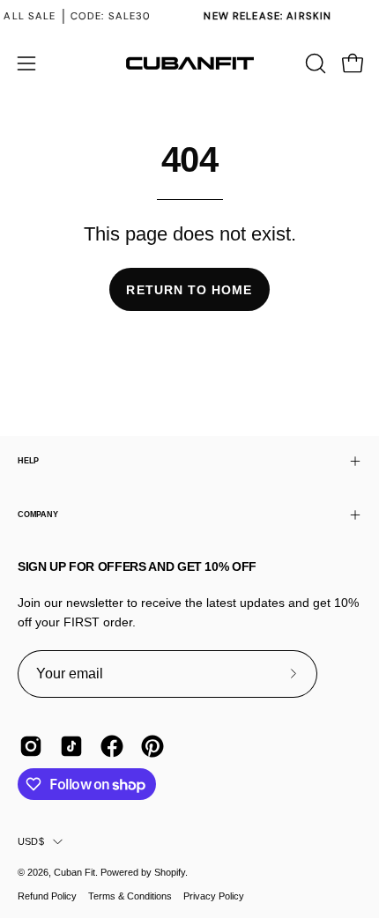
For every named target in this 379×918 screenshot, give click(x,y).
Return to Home (189, 290)
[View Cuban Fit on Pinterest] (152, 746)
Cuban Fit (74, 872)
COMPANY (37, 514)
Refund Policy (47, 896)
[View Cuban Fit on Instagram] (31, 746)
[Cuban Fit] (189, 63)
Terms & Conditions (130, 896)
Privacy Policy (213, 896)
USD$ (31, 841)
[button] (313, 63)
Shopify (169, 872)
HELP (28, 460)
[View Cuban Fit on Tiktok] (71, 746)
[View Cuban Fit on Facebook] (112, 746)
